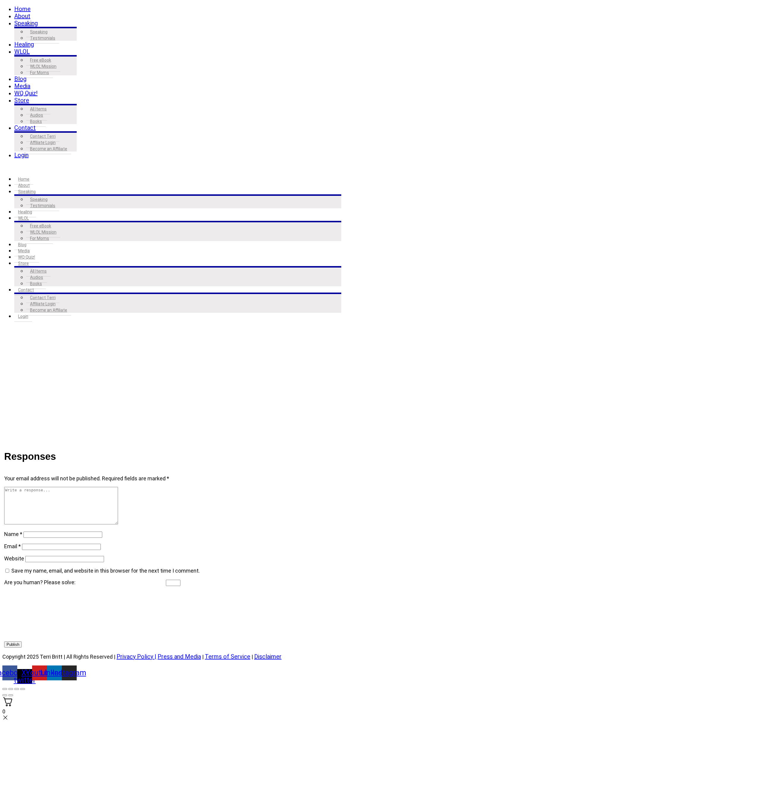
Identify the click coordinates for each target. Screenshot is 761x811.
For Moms (39, 72)
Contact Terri (43, 136)
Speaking (26, 23)
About (22, 16)
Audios (36, 115)
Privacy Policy (135, 656)
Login (21, 155)
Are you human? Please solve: (40, 582)
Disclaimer (268, 656)
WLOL (22, 51)
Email (12, 546)
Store (21, 100)
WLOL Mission (43, 66)
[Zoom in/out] (4, 689)
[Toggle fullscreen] (10, 689)
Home (22, 8)
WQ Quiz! (25, 93)
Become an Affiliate (48, 148)
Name (13, 534)
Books (36, 121)
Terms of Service (227, 656)
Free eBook (40, 60)
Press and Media (179, 656)
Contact (25, 127)
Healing (24, 44)
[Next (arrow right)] (10, 695)
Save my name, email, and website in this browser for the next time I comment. (105, 571)
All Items (38, 109)
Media (22, 86)
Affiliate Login (43, 142)
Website (14, 558)
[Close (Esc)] (22, 689)
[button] (171, 167)
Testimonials (42, 38)
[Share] (16, 689)
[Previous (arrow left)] (4, 695)
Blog (20, 78)
